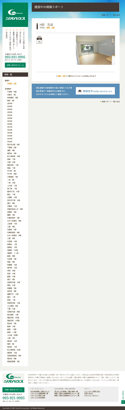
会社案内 (6, 40)
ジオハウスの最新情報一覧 (39, 393)
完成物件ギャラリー (17, 40)
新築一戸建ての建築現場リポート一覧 (66, 393)
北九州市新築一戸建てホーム (40, 391)
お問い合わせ (88, 393)
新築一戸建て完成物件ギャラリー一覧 (66, 395)
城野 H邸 (51, 28)
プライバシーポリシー (91, 395)
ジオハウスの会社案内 (38, 397)
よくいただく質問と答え (10, 40)
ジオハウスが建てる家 (24, 40)
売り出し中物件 (20, 40)
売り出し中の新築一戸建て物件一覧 (66, 391)
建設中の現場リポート (13, 40)
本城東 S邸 (11, 83)
